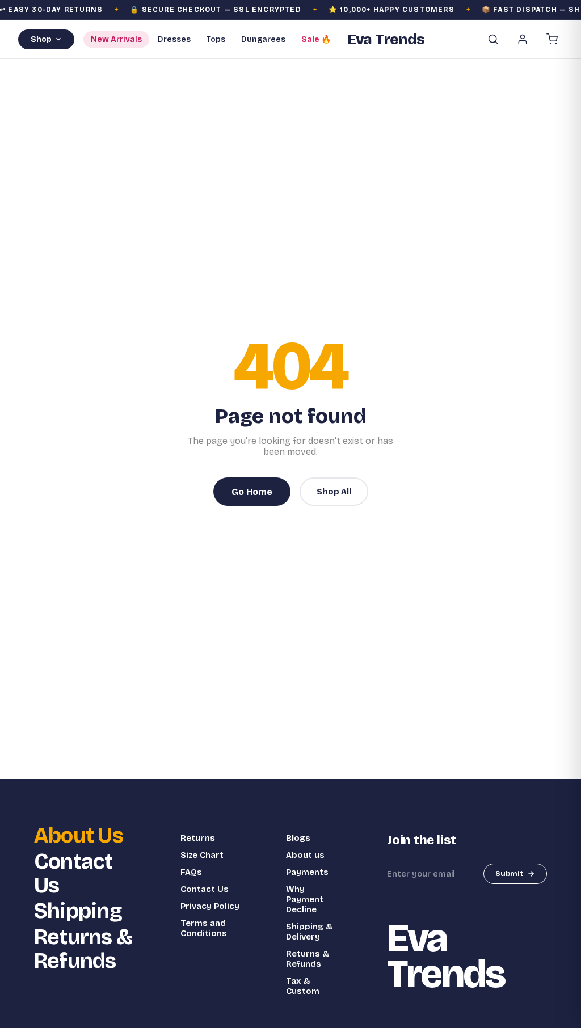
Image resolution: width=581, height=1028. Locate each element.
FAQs (191, 872)
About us (305, 855)
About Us (78, 836)
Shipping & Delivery (309, 931)
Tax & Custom (302, 986)
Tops (216, 39)
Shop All (334, 491)
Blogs (298, 838)
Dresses (174, 39)
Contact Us (73, 874)
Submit (509, 873)
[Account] (522, 39)
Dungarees (263, 39)
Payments (307, 872)
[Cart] (552, 39)
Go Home (251, 491)
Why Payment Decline (304, 899)
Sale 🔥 (316, 39)
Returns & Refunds (83, 949)
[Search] (493, 39)
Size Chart (202, 855)
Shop (41, 39)
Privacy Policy (209, 906)
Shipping (78, 911)
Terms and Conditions (203, 928)
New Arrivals (116, 39)
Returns (197, 838)
